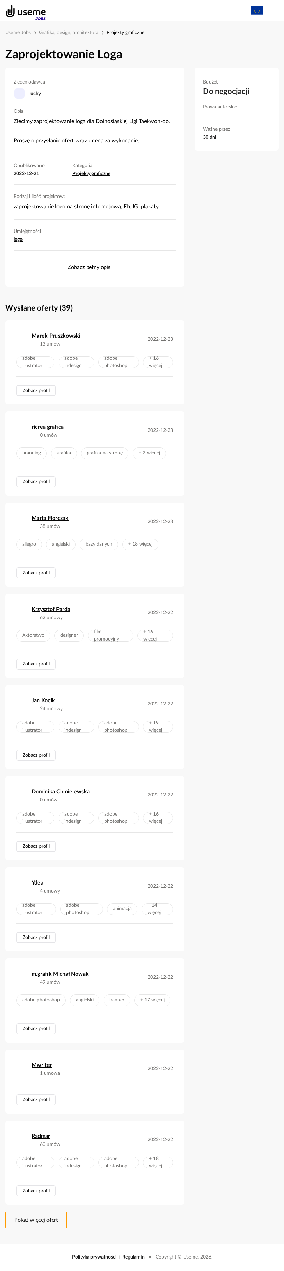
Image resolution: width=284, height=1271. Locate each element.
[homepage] (22, 10)
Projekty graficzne (125, 32)
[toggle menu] (272, 10)
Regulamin (133, 1257)
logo (18, 239)
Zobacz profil (36, 390)
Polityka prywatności (94, 1257)
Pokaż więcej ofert (36, 1220)
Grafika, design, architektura (68, 32)
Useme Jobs (18, 32)
